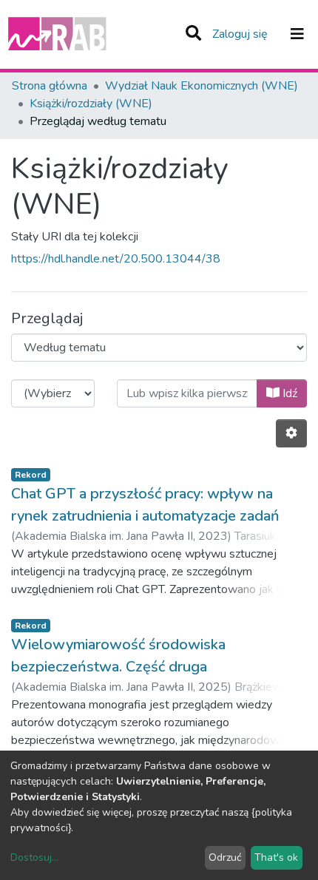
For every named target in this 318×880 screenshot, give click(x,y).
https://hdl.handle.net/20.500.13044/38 (115, 259)
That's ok (276, 857)
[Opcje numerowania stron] (291, 433)
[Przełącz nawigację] (297, 34)
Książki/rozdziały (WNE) (91, 103)
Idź (288, 393)
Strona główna (49, 86)
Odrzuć (225, 857)
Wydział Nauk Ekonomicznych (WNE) (201, 86)
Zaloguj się (241, 34)
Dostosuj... (34, 857)
